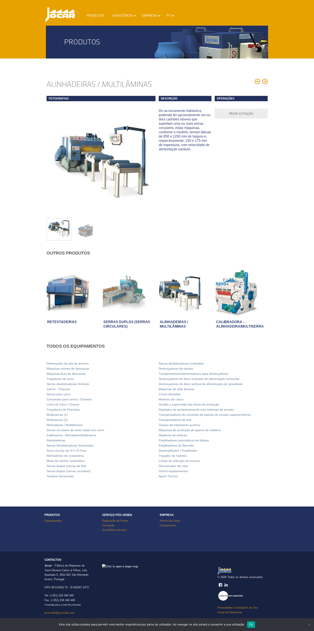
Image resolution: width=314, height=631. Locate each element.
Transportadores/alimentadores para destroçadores (194, 373)
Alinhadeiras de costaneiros (65, 455)
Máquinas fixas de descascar (66, 373)
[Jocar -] (62, 14)
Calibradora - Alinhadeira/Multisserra (71, 435)
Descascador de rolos (173, 466)
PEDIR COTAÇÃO (241, 113)
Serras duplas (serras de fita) (66, 466)
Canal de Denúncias (229, 612)
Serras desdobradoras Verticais (68, 384)
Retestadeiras (56, 440)
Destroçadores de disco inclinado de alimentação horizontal (199, 379)
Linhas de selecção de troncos (179, 461)
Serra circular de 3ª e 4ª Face (67, 450)
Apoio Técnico (168, 476)
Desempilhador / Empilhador (178, 450)
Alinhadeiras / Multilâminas (65, 425)
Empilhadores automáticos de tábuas (184, 440)
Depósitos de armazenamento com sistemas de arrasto (196, 409)
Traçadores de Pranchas (63, 409)
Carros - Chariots (58, 389)
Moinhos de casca (171, 399)
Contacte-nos (168, 525)
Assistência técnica (114, 529)
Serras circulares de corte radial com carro (75, 430)
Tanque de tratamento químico (179, 425)
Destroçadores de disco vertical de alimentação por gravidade (200, 384)
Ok (251, 624)
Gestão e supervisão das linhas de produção (189, 404)
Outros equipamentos (173, 471)
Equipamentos (53, 520)
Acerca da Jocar (170, 520)
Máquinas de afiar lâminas (176, 389)
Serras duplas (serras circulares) (69, 471)
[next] (149, 161)
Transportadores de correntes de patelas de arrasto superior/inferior (205, 414)
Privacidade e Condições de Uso (237, 607)
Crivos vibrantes (169, 394)
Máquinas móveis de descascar (68, 368)
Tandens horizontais (60, 476)
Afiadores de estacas (173, 435)
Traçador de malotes (173, 455)
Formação (108, 525)
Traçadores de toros (60, 379)
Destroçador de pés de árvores (68, 363)
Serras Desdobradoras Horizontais (70, 445)
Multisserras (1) (57, 414)
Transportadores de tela (175, 420)
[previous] (52, 161)
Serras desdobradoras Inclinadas (181, 363)
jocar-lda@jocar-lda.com (59, 612)
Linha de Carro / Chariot (63, 404)
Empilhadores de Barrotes (176, 445)
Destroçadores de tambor (176, 368)
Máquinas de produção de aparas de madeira (190, 430)
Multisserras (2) (57, 420)
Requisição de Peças (115, 520)
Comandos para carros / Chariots (69, 399)
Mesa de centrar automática (66, 461)
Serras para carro (58, 394)
